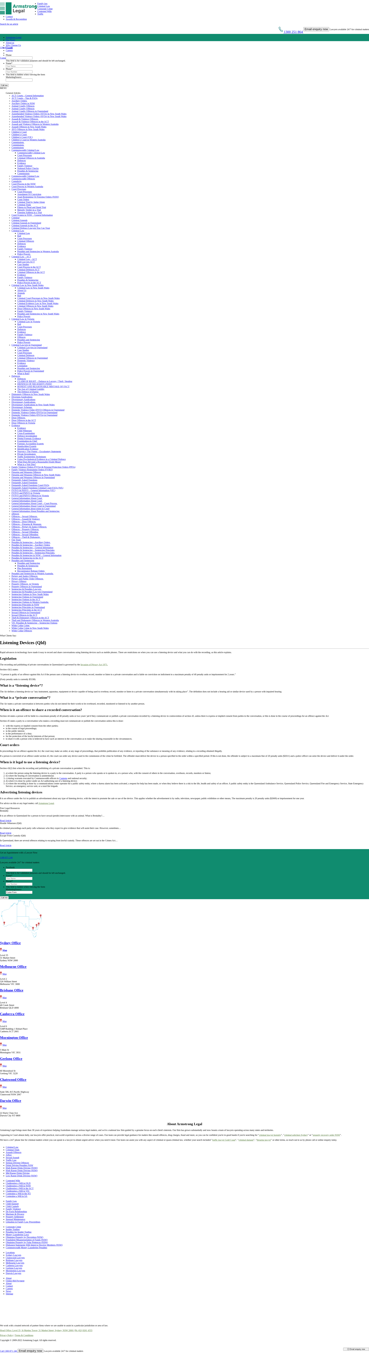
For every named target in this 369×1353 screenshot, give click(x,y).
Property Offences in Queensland (27, 586)
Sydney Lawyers (13, 1255)
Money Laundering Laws (17, 1234)
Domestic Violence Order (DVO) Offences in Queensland (38, 410)
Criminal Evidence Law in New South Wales (37, 303)
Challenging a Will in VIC (18, 1191)
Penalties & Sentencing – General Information (32, 547)
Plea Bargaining (24, 568)
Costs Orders (23, 199)
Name (9, 63)
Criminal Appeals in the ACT (25, 225)
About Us (21, 290)
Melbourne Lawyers (15, 1263)
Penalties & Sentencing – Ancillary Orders (31, 542)
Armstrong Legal (13, 37)
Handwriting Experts (26, 446)
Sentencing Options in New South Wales (30, 594)
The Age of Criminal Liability (30, 389)
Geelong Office (11, 1058)
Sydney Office (10, 943)
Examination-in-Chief (27, 441)
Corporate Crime (45, 9)
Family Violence (24, 166)
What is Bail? (23, 373)
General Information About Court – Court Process (35, 503)
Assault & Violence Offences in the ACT (30, 121)
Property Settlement (15, 1216)
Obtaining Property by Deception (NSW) (24, 1237)
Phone (9, 55)
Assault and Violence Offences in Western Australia (35, 124)
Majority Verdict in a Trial (29, 210)
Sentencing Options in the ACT (26, 599)
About (9, 1278)
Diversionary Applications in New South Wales (33, 404)
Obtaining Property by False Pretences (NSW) (27, 1242)
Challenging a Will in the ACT (20, 1188)
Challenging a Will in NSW (18, 1186)
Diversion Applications (22, 397)
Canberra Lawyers (14, 1265)
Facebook (10, 867)
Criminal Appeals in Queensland (26, 223)
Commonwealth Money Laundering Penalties (26, 1247)
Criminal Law (43, 6)
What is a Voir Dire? (26, 464)
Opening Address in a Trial (29, 212)
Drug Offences (19, 417)
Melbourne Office (13, 966)
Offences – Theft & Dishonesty (26, 537)
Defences (21, 160)
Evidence (21, 163)
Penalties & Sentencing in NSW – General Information (36, 555)
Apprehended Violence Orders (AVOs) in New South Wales (39, 114)
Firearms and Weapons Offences (26, 472)
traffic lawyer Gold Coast (223, 1140)
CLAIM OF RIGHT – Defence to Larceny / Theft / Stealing (44, 381)
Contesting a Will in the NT (18, 1193)
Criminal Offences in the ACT (31, 272)
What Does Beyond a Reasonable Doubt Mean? (39, 462)
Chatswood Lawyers (15, 1257)
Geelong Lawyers (14, 1268)
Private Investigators (26, 454)
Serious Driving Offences (17, 1163)
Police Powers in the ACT (29, 282)
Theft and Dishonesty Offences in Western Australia (35, 620)
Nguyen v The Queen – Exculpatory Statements (39, 451)
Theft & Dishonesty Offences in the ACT (30, 617)
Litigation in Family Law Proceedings (23, 1222)
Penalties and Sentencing (28, 340)
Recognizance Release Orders (31, 571)
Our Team (10, 40)
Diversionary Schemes (22, 407)
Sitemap (9, 1294)
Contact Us (5, 58)
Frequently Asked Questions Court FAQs (30, 485)
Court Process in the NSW (24, 184)
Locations (10, 1252)
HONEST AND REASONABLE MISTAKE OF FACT (43, 386)
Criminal (15, 217)
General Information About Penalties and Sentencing (36, 511)
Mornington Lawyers (15, 1270)
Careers (9, 50)
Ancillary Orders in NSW (23, 103)
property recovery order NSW (326, 1135)
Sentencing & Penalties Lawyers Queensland (32, 591)
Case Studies (23, 264)
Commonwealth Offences (23, 178)
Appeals (21, 293)
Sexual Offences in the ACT (24, 615)
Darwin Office (10, 1100)
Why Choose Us (13, 45)
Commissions (18, 142)
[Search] (7, 53)
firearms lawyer (264, 1140)
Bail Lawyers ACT (26, 262)
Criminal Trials (24, 204)
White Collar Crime (21, 625)
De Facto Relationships (16, 1211)
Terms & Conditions (24, 1335)
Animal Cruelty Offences (23, 106)
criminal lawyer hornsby (270, 1135)
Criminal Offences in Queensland (32, 358)
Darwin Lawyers (13, 1273)
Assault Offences (13, 1152)
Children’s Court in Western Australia (29, 140)
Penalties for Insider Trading (18, 1232)
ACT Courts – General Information (28, 95)
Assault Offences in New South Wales (29, 127)
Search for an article (9, 24)
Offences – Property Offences (25, 529)
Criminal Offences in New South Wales (35, 306)
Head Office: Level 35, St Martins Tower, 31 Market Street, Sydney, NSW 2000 (37, 1330)
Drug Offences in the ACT (24, 420)
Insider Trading (13, 1229)
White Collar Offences (22, 630)
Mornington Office (14, 1037)
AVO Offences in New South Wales (28, 129)
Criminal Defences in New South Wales (35, 301)
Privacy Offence (19, 581)
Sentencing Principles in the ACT (27, 610)
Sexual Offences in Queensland (26, 612)
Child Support (12, 1203)
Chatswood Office (13, 1079)
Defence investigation (27, 436)
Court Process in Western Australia (27, 186)
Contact (9, 16)
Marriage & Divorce (15, 1214)
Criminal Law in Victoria (23, 319)
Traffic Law (11, 1160)
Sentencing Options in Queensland (27, 597)
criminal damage (246, 1140)
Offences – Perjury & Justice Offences (29, 527)
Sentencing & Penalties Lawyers (27, 589)
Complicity (17, 181)
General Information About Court (27, 498)
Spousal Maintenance (15, 1219)
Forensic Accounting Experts (30, 443)
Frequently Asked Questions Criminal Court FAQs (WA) (37, 488)
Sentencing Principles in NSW (25, 604)
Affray (9, 1155)
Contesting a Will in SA (16, 1196)
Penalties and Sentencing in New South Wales (38, 314)
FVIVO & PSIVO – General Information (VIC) (33, 490)
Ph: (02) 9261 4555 (83, 1330)
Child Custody (12, 1206)
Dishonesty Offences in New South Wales (31, 394)
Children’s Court (19, 132)
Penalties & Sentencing (27, 171)
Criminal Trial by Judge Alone (31, 202)
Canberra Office (12, 1014)
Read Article (5, 820)
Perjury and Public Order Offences (28, 579)
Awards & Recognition (16, 19)
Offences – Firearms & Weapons (27, 524)
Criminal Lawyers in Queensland (27, 345)
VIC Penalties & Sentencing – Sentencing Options (34, 623)
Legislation (22, 366)
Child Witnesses (24, 430)
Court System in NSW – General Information (32, 215)
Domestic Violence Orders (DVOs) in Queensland (34, 412)
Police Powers (23, 254)
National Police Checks (28, 168)
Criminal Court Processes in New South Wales (38, 298)
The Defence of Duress (27, 391)
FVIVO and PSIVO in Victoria (26, 493)
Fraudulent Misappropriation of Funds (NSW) (27, 1240)
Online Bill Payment (15, 1281)
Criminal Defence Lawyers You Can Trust (31, 228)
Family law (42, 3)
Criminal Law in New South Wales (28, 285)
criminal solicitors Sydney (296, 1135)
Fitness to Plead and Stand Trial (31, 207)
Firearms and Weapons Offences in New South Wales (36, 475)
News (8, 1291)
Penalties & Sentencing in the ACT (27, 558)
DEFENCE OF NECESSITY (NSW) (34, 384)
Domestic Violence (26, 360)
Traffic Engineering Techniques (31, 456)
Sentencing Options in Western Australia (30, 602)
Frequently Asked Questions (24, 480)
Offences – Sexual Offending (25, 532)
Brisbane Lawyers (14, 1260)
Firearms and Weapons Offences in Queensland (33, 477)
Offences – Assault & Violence (26, 519)
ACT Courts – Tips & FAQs (24, 98)
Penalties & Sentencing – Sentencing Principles (33, 550)
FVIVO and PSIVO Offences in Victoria (30, 495)
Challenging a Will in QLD (18, 1183)
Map (4, 950)
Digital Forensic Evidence (29, 438)
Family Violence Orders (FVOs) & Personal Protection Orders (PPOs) (43, 467)
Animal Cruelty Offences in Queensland (30, 111)
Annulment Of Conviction (29, 194)
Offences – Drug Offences (24, 521)
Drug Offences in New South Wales (33, 308)
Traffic (40, 14)
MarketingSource (13, 77)
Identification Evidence (27, 449)
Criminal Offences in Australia (31, 158)
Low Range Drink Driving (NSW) (21, 1175)
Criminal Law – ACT (21, 256)
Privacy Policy (6, 1335)
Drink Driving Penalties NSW (19, 1165)
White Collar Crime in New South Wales (30, 628)
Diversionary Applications (23, 399)
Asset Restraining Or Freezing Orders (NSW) (38, 197)
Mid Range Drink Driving (18, 1173)
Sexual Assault (12, 1157)
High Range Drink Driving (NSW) (22, 1168)
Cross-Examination (26, 433)
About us (10, 42)
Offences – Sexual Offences (25, 516)
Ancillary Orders (19, 101)
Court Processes (24, 155)
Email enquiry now (357, 1349)
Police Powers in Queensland (30, 371)
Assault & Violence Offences (25, 119)
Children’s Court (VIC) (22, 137)
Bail (19, 236)
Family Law (11, 1201)
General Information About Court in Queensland (34, 506)
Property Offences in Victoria (25, 584)
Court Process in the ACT (29, 267)
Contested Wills (44, 11)
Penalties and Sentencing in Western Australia (38, 251)
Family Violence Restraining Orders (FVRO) (32, 469)
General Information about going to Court (30, 508)
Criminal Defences (25, 355)
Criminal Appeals (19, 220)
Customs (63, 778)
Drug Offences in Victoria (23, 423)
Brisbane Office (11, 990)
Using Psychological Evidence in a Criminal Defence (41, 459)
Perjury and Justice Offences (25, 576)
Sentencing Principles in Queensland (28, 607)
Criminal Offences (25, 241)
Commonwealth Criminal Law (25, 150)
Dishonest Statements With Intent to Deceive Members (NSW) (34, 1245)
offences (15, 514)
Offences (21, 337)
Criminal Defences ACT (28, 269)
